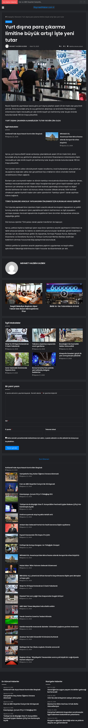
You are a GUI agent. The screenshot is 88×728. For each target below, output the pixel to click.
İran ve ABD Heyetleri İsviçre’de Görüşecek (34, 2)
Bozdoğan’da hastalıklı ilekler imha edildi (69, 345)
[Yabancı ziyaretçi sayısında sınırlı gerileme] (44, 335)
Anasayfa (10, 17)
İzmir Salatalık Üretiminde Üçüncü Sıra (16, 369)
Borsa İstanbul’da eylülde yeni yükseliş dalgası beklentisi (43, 370)
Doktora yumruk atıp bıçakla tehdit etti (36, 514)
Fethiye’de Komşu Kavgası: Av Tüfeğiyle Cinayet (39, 545)
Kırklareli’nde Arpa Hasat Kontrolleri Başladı (23, 134)
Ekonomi (18, 17)
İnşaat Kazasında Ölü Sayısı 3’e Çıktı (35, 535)
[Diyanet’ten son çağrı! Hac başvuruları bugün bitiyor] (11, 599)
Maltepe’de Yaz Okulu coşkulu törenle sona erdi (39, 647)
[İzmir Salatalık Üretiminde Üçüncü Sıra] (17, 359)
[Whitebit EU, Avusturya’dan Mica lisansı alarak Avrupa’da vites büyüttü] (52, 136)
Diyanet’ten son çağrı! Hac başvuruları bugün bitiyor (41, 596)
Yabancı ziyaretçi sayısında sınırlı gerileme (43, 345)
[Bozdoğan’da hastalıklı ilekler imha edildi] (71, 335)
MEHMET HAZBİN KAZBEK (18, 46)
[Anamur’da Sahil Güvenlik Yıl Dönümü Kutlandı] (11, 640)
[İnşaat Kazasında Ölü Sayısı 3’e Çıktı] (11, 538)
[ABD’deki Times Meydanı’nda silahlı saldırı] (11, 609)
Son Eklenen (44, 459)
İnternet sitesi (51, 429)
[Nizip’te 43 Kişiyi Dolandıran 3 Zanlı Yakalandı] (17, 335)
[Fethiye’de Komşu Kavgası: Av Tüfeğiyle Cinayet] (11, 548)
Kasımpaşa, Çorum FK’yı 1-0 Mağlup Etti (36, 494)
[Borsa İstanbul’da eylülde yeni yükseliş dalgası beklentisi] (44, 359)
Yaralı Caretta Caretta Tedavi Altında (35, 616)
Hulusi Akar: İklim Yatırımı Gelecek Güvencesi (38, 565)
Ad (6, 421)
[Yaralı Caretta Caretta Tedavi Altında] (11, 619)
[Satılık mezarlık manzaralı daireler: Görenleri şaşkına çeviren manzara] (11, 630)
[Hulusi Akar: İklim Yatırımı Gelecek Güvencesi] (11, 568)
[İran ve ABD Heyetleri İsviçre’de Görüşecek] (11, 487)
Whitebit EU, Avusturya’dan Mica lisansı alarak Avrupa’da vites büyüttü (49, 555)
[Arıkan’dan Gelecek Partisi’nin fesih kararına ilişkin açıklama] (11, 528)
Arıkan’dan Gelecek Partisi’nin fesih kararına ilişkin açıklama (45, 525)
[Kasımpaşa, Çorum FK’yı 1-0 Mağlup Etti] (11, 497)
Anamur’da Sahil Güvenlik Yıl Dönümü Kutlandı (39, 637)
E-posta (8, 429)
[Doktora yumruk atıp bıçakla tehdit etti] (11, 517)
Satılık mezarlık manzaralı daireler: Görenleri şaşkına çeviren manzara (49, 627)
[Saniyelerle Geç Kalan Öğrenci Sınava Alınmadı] (11, 477)
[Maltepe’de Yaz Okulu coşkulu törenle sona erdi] (11, 650)
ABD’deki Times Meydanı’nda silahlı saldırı (37, 606)
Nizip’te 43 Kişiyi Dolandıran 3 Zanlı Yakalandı (17, 345)
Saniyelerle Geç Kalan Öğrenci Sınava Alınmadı (39, 474)
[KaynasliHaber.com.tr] (44, 7)
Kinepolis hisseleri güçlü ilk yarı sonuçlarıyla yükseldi (70, 354)
